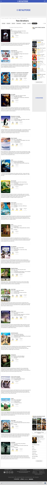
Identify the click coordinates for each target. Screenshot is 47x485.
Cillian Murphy (16, 271)
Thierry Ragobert (23, 140)
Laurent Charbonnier (17, 400)
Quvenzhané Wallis (17, 314)
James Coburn (22, 249)
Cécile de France (17, 401)
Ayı (11, 29)
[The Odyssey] (34, 44)
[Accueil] (22, 1)
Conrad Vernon (25, 74)
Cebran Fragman (34, 429)
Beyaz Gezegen (14, 138)
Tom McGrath (20, 74)
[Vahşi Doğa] (5, 426)
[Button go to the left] (43, 23)
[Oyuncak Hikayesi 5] (34, 64)
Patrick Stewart (16, 163)
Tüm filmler (10, 18)
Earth (12, 160)
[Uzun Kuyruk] (5, 186)
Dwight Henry (23, 314)
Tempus (38, 67)
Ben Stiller (20, 75)
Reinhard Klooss (16, 335)
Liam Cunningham (27, 271)
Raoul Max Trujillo (23, 445)
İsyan (33, 446)
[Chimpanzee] (5, 360)
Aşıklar (12, 398)
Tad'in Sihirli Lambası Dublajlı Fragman (39, 429)
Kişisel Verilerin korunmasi (28, 477)
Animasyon (20, 73)
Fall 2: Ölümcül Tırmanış (35, 444)
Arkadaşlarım (16, 35)
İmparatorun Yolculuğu (15, 116)
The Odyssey (39, 41)
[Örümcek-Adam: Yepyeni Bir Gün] (34, 51)
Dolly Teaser (43, 429)
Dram (19, 51)
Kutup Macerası (14, 50)
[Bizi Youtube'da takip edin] (5, 472)
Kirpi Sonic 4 (34, 449)
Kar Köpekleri (13, 246)
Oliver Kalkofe (28, 336)
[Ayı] (5, 35)
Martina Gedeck (16, 227)
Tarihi (25, 269)
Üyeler (13, 35)
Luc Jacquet (16, 118)
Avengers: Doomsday (40, 437)
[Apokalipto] (5, 448)
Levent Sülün (24, 75)
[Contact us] (12, 472)
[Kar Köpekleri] (5, 252)
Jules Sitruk (27, 119)
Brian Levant (16, 248)
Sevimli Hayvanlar (14, 333)
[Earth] (5, 166)
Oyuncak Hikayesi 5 (40, 61)
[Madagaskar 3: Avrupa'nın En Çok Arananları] (5, 78)
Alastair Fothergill (17, 162)
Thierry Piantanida (17, 140)
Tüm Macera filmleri (14, 18)
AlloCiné (34, 471)
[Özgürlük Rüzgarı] (5, 274)
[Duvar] (5, 230)
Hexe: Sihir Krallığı (35, 456)
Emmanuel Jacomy (17, 422)
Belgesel (19, 117)
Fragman (38, 53)
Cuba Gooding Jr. (17, 249)
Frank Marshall (16, 52)
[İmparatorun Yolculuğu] (5, 122)
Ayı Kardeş (13, 94)
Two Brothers (18, 18)
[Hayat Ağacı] (5, 295)
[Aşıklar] (5, 404)
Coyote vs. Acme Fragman (44, 423)
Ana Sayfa (2, 18)
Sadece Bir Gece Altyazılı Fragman (39, 423)
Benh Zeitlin (16, 313)
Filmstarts (40, 471)
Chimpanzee (13, 354)
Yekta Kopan (16, 75)
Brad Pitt (15, 292)
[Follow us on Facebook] (7, 472)
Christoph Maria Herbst (22, 336)
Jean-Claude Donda (24, 422)
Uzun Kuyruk (13, 180)
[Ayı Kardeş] (5, 100)
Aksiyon (19, 443)
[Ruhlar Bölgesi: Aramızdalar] (34, 77)
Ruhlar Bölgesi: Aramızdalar (41, 74)
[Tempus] (34, 70)
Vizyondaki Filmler (6, 18)
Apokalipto (13, 442)
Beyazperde (17, 56)
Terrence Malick (16, 291)
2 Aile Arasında (34, 451)
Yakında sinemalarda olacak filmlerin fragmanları (39, 432)
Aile (18, 95)
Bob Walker (16, 96)
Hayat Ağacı (13, 289)
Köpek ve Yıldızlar (34, 454)
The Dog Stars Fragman (34, 423)
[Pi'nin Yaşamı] (5, 208)
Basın (12, 78)
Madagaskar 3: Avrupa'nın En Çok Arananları (19, 72)
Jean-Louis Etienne (17, 141)
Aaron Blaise (20, 96)
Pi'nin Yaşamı (13, 202)
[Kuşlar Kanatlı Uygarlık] (5, 382)
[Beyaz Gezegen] (5, 144)
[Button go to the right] (45, 23)
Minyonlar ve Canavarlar (40, 54)
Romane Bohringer (17, 119)
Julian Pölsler (16, 226)
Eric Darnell (16, 74)
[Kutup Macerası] (5, 56)
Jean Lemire (28, 140)
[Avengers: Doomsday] (34, 440)
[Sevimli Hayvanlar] (5, 339)
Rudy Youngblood (17, 445)
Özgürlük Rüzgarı (14, 268)
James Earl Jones (22, 163)
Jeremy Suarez (22, 97)
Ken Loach (16, 270)
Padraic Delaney (21, 271)
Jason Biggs (20, 53)
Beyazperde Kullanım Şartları (21, 477)
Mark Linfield (22, 162)
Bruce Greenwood (25, 53)
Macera (21, 51)
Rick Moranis (27, 97)
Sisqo (26, 249)
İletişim (15, 477)
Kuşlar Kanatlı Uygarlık (15, 376)
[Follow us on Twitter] (10, 472)
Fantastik (22, 290)
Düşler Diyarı (13, 311)
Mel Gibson (16, 444)
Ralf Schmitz (16, 336)
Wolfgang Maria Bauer (23, 227)
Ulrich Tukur (27, 163)
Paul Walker (16, 53)
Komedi (24, 73)
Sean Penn (24, 292)
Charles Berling (23, 119)
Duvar (12, 224)
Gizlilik (33, 477)
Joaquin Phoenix (17, 97)
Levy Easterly (27, 314)
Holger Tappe (22, 335)
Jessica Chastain (20, 292)
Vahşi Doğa (13, 420)
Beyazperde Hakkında (11, 477)
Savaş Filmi (22, 269)
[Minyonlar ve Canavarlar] (34, 57)
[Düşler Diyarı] (5, 317)
